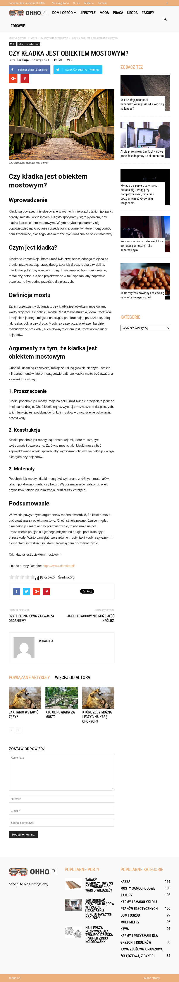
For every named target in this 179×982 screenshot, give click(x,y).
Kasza (125, 882)
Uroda (132, 12)
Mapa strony (152, 978)
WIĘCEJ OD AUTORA (72, 677)
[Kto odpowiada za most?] (61, 698)
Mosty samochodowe (29, 44)
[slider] (22, 577)
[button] (165, 19)
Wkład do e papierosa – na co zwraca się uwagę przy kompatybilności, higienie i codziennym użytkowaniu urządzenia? (139, 194)
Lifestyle (87, 12)
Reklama (89, 3)
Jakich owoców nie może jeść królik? (90, 618)
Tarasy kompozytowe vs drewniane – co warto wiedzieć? (99, 885)
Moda (104, 12)
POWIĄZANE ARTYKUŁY (29, 677)
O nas (76, 3)
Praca (118, 12)
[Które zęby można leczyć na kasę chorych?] (98, 698)
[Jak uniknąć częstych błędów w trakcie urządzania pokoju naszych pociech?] (73, 905)
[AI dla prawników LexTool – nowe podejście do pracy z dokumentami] (145, 140)
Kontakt (102, 3)
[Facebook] (167, 3)
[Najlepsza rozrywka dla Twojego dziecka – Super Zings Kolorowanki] (73, 932)
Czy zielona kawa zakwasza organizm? (31, 618)
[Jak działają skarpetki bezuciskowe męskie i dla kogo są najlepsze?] (145, 93)
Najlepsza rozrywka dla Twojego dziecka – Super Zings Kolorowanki (99, 935)
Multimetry (129, 922)
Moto (12, 44)
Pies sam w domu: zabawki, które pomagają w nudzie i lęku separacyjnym (141, 245)
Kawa (124, 929)
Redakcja (23, 59)
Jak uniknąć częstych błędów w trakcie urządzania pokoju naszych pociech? (99, 909)
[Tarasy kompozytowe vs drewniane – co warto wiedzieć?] (73, 884)
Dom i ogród (62, 12)
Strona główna (60, 3)
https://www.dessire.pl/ (59, 566)
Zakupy (148, 12)
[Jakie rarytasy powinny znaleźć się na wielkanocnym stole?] (145, 281)
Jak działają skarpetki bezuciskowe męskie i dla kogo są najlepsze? (142, 104)
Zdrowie (18, 26)
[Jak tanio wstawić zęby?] (25, 698)
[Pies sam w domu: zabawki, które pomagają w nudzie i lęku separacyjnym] (145, 234)
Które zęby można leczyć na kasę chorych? (97, 716)
